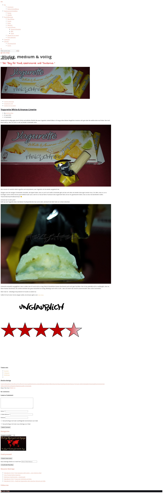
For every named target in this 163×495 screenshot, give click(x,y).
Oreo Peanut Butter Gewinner (12, 475)
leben (31, 384)
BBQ (12, 31)
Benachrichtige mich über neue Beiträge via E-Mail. (17, 424)
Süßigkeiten (18, 386)
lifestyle (42, 384)
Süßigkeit (12, 386)
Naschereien (66, 384)
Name (3, 411)
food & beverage (25, 384)
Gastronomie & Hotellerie (10, 11)
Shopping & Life (11, 43)
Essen (16, 384)
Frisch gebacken (11, 37)
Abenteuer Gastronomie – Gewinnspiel (14, 477)
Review (9, 13)
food (19, 384)
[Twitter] (11, 388)
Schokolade (85, 384)
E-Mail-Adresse (5, 414)
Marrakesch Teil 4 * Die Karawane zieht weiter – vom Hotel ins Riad (22, 473)
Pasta (12, 33)
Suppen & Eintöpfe (16, 29)
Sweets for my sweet (13, 35)
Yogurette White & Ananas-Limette (18, 109)
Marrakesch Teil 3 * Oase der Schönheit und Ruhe (17, 479)
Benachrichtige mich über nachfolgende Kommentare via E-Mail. (20, 421)
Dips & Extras (10, 19)
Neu (71, 384)
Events (9, 45)
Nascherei (60, 384)
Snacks (9, 21)
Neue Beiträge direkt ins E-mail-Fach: (11, 461)
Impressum (10, 7)
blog (7, 384)
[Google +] (13, 388)
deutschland (11, 384)
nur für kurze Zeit (77, 384)
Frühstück (9, 25)
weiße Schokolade (26, 386)
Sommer (97, 384)
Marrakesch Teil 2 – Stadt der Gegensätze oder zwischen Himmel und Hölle (24, 481)
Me (5, 5)
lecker (34, 384)
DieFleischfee (9, 113)
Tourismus (7, 39)
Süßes (8, 386)
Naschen (55, 384)
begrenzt (3, 384)
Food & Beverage (8, 17)
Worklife (9, 15)
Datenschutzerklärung (13, 9)
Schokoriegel (91, 384)
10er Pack (40, 295)
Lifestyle (6, 41)
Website (3, 417)
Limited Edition (49, 384)
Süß (5, 386)
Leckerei (38, 384)
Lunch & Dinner (11, 27)
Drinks (9, 23)
